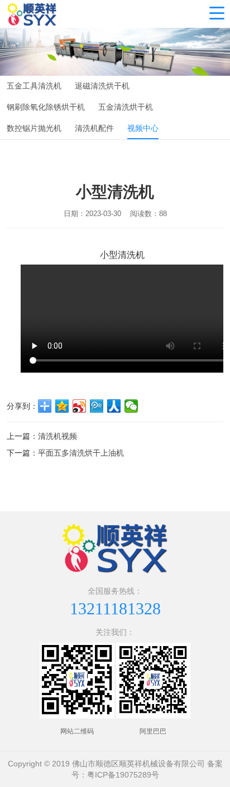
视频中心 (143, 128)
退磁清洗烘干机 (102, 85)
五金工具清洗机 (34, 85)
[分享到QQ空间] (62, 406)
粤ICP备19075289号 (123, 774)
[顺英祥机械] (32, 14)
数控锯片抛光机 (34, 128)
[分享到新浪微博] (80, 406)
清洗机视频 (57, 436)
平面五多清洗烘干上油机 (81, 452)
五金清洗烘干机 (125, 106)
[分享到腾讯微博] (97, 406)
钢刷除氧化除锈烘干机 (46, 106)
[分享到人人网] (114, 406)
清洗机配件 (94, 128)
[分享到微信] (131, 406)
